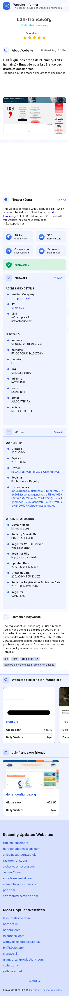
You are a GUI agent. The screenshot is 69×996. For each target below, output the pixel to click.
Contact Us (34, 981)
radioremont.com (15, 860)
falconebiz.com (13, 936)
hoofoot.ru (10, 924)
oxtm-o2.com (12, 872)
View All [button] (61, 199)
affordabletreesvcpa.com (20, 896)
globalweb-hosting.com (19, 866)
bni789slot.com (13, 947)
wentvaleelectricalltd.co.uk (21, 942)
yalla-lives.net (12, 971)
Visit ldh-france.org (34, 25)
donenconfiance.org (21, 794)
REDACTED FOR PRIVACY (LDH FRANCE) (36, 471)
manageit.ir (10, 953)
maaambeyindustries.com (20, 884)
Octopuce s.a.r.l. (21, 298)
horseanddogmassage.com (21, 849)
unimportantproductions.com (23, 959)
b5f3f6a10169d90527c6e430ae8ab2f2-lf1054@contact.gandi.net (37, 498)
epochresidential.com (18, 878)
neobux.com (11, 930)
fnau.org (12, 722)
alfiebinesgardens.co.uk (19, 854)
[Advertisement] (34, 86)
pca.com (9, 890)
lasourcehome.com (16, 918)
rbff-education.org (16, 843)
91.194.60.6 (18, 307)
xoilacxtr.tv (10, 965)
